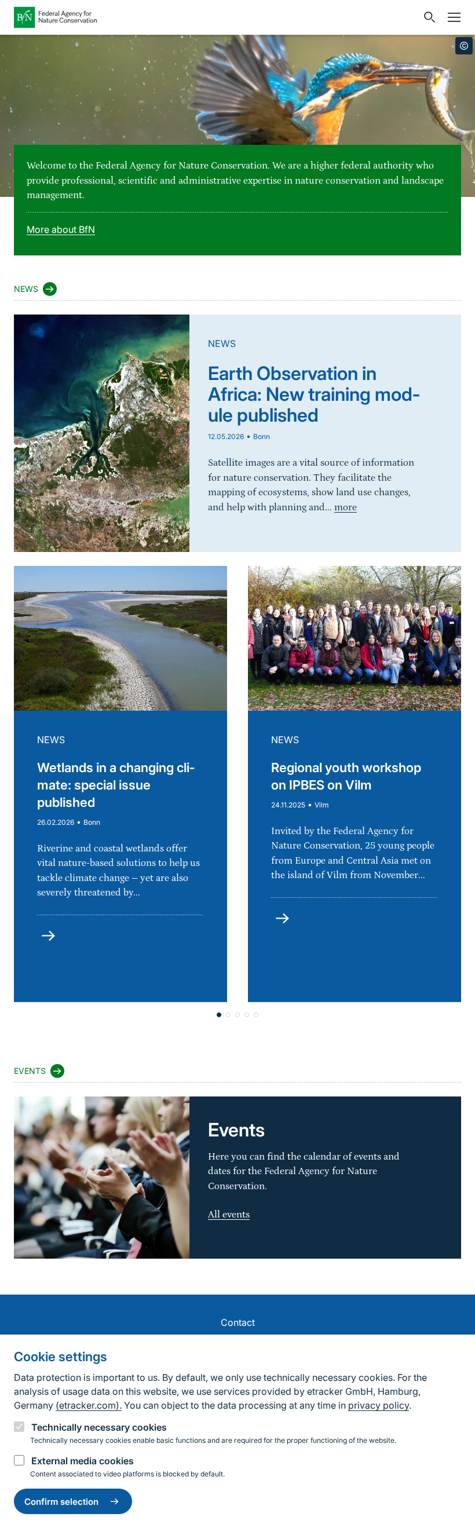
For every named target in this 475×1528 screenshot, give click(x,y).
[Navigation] (451, 17)
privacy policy (378, 1405)
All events (229, 1214)
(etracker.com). (89, 1405)
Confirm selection (61, 1501)
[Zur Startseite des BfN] (215, 17)
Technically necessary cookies (99, 1427)
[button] (219, 1014)
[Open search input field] (427, 17)
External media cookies (82, 1461)
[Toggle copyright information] (464, 46)
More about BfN (61, 229)
